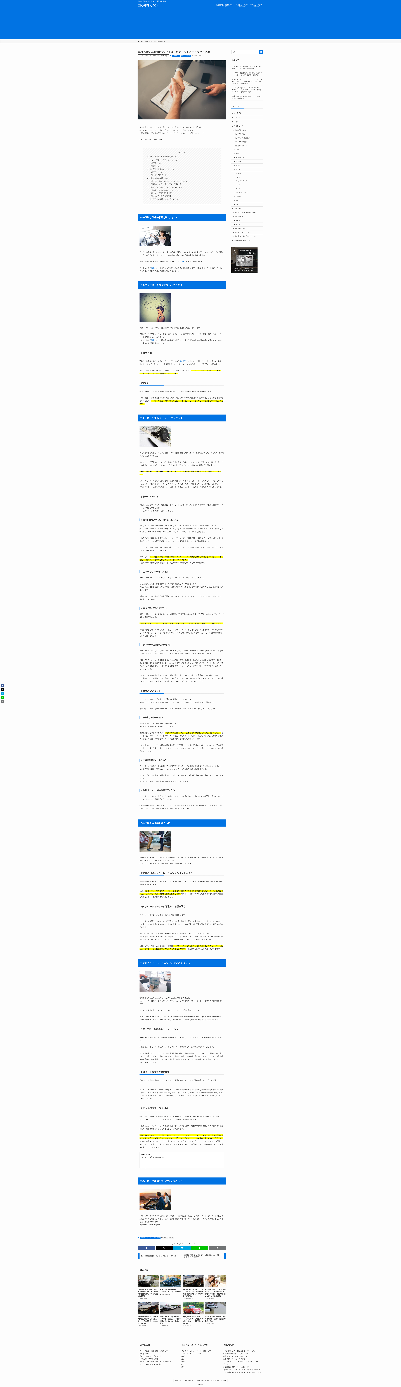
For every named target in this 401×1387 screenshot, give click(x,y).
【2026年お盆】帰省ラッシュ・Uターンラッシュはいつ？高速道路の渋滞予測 (246, 67)
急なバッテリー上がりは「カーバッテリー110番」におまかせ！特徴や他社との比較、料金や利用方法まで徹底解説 (247, 81)
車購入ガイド (238, 208)
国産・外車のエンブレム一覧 (150, 1356)
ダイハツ (238, 173)
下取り (166, 1237)
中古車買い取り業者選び (242, 138)
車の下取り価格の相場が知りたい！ (163, 157)
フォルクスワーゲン (242, 181)
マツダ (238, 189)
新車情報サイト (229, 1359)
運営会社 (224, 1380)
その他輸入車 (240, 157)
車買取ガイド (176, 55)
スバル (238, 169)
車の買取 (183, 361)
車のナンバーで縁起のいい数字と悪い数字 (155, 1361)
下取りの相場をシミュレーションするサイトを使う (170, 181)
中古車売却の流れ (240, 130)
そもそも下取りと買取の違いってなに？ (165, 160)
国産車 (238, 220)
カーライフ (237, 113)
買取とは (156, 166)
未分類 (236, 122)
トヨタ (238, 177)
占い (183, 1359)
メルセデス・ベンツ (242, 193)
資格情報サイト (229, 1370)
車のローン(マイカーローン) (243, 232)
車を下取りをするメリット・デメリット (165, 169)
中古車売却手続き (185, 55)
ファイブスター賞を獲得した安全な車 (154, 1351)
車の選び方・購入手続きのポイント (245, 236)
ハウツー (237, 117)
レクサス (238, 196)
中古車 (171, 1237)
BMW (237, 149)
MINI (237, 153)
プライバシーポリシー (202, 1380)
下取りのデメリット (159, 175)
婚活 (183, 1367)
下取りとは (157, 163)
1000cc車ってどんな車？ (149, 1359)
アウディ (238, 161)
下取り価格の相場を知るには (160, 178)
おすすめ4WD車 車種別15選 (150, 1364)
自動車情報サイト (229, 1356)
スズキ (238, 165)
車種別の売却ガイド (241, 146)
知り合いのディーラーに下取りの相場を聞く (168, 184)
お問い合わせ (215, 1380)
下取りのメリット (159, 172)
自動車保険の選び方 (241, 228)
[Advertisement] (200, 24)
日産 (237, 204)
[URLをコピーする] (217, 1248)
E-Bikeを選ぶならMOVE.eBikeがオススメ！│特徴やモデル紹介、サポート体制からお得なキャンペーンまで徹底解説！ (247, 90)
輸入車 (238, 224)
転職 (183, 1364)
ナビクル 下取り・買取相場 (162, 196)
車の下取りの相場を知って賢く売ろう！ (165, 199)
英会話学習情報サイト (231, 1354)
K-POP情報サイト (230, 1351)
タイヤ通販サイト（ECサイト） (235, 1372)
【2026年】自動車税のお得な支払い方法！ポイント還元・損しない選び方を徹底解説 (247, 74)
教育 (183, 1356)
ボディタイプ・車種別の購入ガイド (245, 212)
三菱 (237, 200)
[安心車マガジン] (148, 5)
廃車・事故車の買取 (241, 142)
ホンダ (238, 185)
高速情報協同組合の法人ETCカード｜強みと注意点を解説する (246, 97)
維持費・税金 (239, 216)
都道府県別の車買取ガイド (243, 240)
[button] (146, 1248)
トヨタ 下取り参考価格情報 (162, 193)
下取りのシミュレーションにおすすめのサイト (167, 187)
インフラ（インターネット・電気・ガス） (197, 1351)
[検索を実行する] (261, 52)
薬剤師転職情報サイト (231, 1367)
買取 (183, 261)
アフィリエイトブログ (231, 1361)
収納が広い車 (145, 1354)
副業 (183, 1361)
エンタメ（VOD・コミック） (192, 1354)
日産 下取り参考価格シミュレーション (166, 190)
